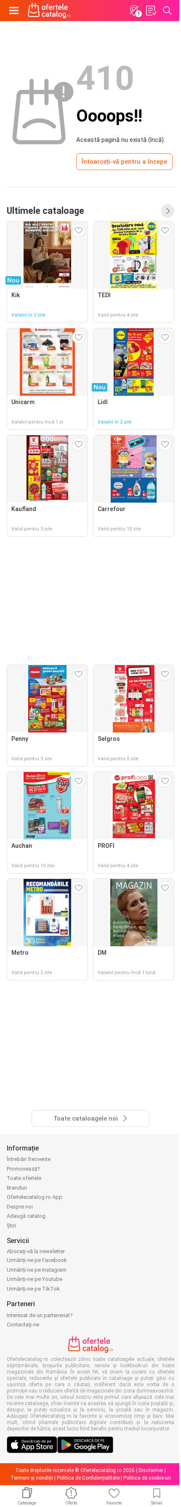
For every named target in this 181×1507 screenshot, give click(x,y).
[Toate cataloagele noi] (167, 211)
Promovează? (23, 1169)
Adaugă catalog (26, 1216)
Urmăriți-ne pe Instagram (37, 1270)
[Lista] (150, 10)
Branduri (17, 1188)
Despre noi (20, 1206)
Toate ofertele (24, 1178)
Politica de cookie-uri (147, 1478)
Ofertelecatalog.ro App (34, 1197)
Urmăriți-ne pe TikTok (33, 1289)
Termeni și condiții (32, 1478)
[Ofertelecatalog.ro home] (49, 11)
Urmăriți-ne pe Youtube (34, 1279)
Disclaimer (150, 1470)
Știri (11, 1225)
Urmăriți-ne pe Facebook (37, 1260)
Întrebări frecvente (29, 1159)
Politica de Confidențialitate (88, 1478)
